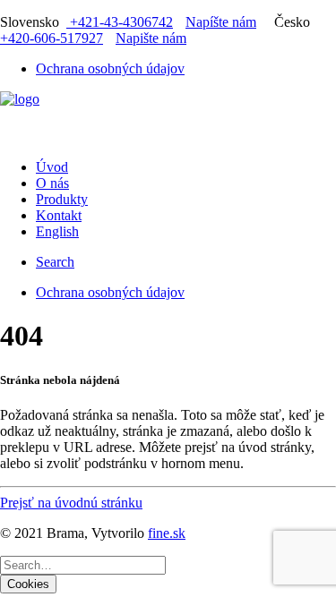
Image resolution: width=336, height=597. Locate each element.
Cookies (28, 584)
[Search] (83, 564)
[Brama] (168, 118)
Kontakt (59, 215)
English (57, 231)
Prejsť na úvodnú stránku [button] (71, 502)
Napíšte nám (220, 22)
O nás (52, 183)
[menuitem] (186, 69)
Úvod (52, 167)
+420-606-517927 (51, 38)
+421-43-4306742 (119, 22)
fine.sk (166, 533)
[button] (55, 261)
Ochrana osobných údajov (110, 68)
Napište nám (151, 38)
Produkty (62, 199)
